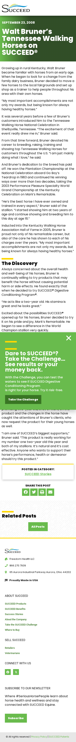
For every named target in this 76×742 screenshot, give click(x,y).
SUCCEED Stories (38, 474)
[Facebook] (8, 672)
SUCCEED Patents (59, 736)
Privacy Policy (39, 736)
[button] (25, 492)
